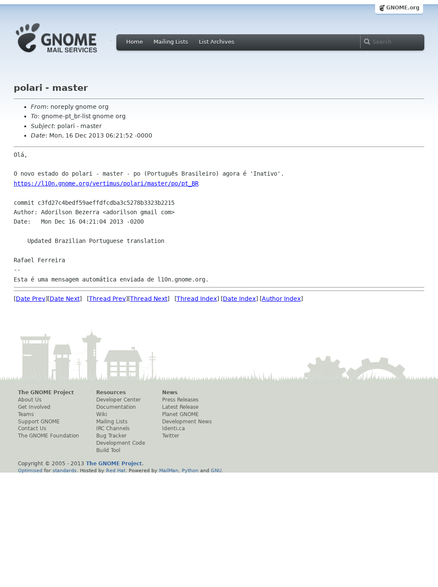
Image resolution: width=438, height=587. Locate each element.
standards (65, 470)
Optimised (30, 470)
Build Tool (108, 450)
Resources (111, 392)
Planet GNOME (180, 414)
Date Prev (30, 298)
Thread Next (148, 298)
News (170, 392)
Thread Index (197, 298)
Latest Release (180, 407)
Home (134, 42)
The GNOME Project (46, 392)
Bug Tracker (111, 436)
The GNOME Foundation (48, 436)
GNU (216, 470)
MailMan (168, 470)
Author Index (281, 298)
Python (190, 470)
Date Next (65, 298)
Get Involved (34, 407)
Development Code (120, 443)
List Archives (216, 42)
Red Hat (115, 470)
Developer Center (118, 400)
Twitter (170, 436)
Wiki (101, 414)
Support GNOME (39, 422)
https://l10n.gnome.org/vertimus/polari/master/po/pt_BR (106, 183)
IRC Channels (113, 428)
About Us (29, 400)
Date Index (239, 298)
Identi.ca (173, 428)
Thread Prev (107, 298)
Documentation (116, 407)
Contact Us (32, 428)
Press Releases (180, 400)
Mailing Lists (171, 42)
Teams (26, 414)
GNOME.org (403, 8)
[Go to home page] (69, 54)
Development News (187, 422)
